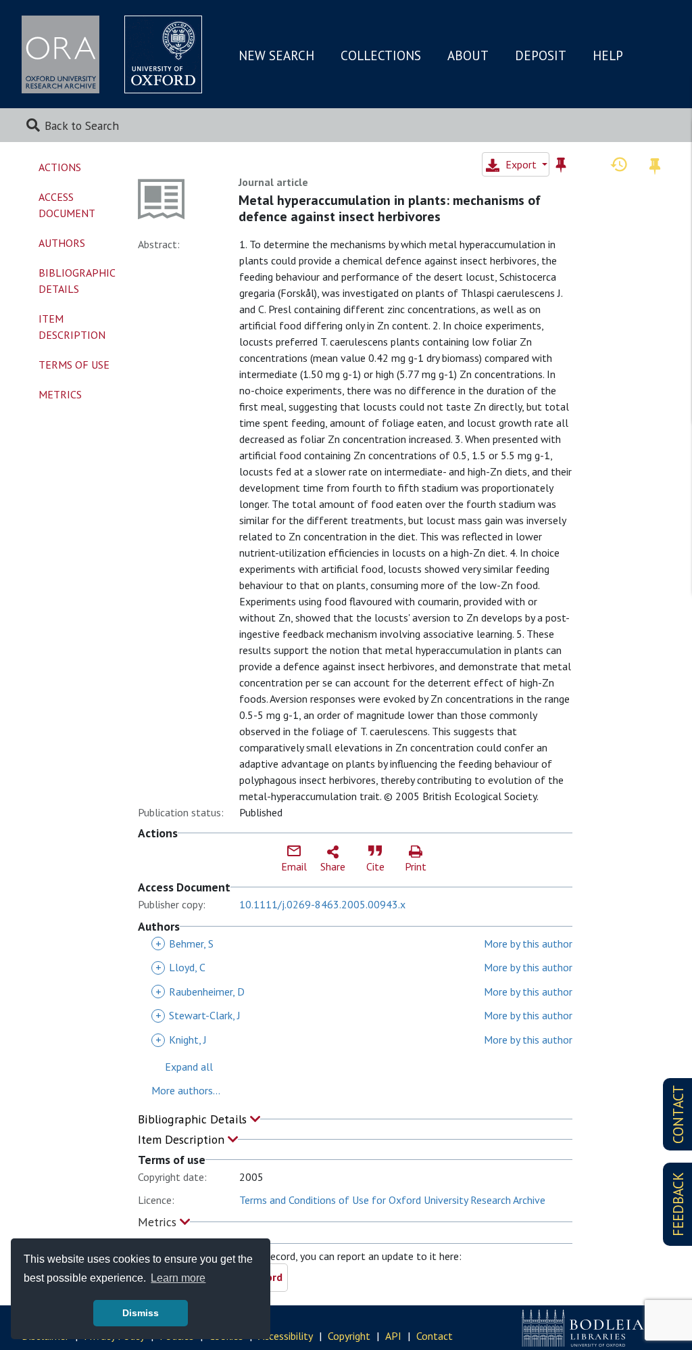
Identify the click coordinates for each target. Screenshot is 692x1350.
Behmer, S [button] (184, 943)
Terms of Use (74, 364)
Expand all (189, 1066)
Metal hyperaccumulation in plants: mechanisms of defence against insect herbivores (390, 208)
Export (521, 164)
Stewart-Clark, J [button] (198, 1015)
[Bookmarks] (655, 164)
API (393, 1336)
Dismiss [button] (140, 1312)
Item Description (183, 1139)
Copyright (349, 1336)
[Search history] (619, 164)
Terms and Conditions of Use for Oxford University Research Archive (392, 1200)
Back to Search (82, 125)
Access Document (67, 205)
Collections (381, 55)
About (468, 55)
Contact (434, 1336)
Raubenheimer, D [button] (200, 991)
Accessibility (285, 1336)
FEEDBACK (678, 1204)
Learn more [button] (178, 1278)
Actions (60, 167)
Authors (62, 243)
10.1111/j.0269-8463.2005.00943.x (322, 904)
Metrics (159, 1222)
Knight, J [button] (181, 1039)
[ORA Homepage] (60, 54)
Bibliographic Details (194, 1119)
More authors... (185, 1090)
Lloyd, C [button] (180, 967)
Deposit (540, 55)
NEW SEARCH (276, 55)
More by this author (528, 943)
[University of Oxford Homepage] (163, 54)
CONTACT (678, 1114)
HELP (608, 55)
